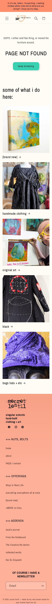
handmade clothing (15, 214)
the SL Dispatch (14, 560)
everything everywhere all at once (23, 492)
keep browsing (26, 66)
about (9, 455)
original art (9, 270)
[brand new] (10, 157)
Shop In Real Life (14, 485)
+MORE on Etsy (14, 507)
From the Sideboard (16, 537)
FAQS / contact (13, 463)
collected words (14, 552)
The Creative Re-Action (18, 544)
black (6, 327)
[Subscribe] (42, 586)
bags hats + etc (12, 383)
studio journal (13, 529)
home (8, 448)
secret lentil (14, 599)
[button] (7, 18)
